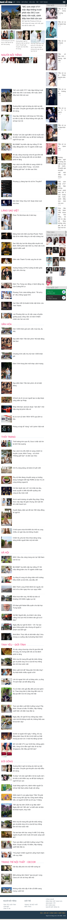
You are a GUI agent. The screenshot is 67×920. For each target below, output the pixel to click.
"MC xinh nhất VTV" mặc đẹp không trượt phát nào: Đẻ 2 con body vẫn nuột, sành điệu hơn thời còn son (32, 13)
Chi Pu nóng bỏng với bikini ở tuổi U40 (27, 465)
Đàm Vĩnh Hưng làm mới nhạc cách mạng (28, 361)
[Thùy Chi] (27, 60)
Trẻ (37, 2)
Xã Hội (5, 575)
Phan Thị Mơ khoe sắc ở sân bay (24, 212)
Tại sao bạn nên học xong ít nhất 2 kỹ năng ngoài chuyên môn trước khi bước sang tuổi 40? (29, 858)
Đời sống (24, 2)
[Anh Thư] (16, 60)
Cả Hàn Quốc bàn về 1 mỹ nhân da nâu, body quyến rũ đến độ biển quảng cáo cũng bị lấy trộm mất (27, 487)
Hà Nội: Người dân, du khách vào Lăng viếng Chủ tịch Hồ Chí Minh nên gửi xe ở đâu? (27, 640)
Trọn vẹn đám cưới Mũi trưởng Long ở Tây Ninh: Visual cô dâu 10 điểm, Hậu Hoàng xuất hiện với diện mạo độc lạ (28, 731)
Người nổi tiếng (11, 55)
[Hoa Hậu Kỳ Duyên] (12, 60)
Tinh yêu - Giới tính (13, 667)
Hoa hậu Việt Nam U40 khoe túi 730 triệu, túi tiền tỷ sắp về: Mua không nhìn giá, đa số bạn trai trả (28, 115)
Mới (14, 2)
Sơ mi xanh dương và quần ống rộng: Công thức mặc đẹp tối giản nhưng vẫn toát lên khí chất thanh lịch (28, 499)
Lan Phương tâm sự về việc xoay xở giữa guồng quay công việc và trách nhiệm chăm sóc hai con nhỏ (27, 314)
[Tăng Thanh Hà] (8, 60)
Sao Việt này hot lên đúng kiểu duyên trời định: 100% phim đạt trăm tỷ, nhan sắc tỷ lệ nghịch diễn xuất (28, 243)
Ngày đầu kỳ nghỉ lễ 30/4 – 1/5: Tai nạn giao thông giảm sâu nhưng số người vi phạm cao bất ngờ (27, 650)
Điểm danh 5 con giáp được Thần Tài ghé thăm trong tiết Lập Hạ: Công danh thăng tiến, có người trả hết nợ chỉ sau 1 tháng (28, 820)
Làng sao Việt (10, 207)
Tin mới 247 (52, 330)
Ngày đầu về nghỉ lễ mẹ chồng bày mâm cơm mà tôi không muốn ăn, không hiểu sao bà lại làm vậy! (28, 742)
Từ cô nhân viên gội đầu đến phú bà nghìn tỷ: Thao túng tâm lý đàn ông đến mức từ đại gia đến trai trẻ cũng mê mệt (28, 714)
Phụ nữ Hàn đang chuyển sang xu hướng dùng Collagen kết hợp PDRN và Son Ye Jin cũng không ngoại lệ (28, 477)
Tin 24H (50, 274)
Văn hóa (32, 2)
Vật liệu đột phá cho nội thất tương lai (26, 890)
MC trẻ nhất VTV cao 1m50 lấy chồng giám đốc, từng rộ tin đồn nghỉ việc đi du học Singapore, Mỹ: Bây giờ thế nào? (28, 769)
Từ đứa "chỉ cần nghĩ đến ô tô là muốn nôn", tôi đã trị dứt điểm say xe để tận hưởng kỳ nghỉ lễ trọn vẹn (29, 134)
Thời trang (44, 2)
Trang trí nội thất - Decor (18, 885)
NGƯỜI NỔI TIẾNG (55, 277)
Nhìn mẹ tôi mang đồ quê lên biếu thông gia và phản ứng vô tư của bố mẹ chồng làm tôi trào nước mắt (27, 684)
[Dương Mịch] (3, 60)
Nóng (18, 2)
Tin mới (50, 5)
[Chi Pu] (35, 60)
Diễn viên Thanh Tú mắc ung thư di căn (27, 257)
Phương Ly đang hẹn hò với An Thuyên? (27, 179)
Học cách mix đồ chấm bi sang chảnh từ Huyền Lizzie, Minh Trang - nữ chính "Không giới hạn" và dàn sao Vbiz (27, 164)
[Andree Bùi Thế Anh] (22, 60)
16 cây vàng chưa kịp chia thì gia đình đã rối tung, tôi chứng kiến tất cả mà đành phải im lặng (28, 154)
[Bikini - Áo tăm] (31, 60)
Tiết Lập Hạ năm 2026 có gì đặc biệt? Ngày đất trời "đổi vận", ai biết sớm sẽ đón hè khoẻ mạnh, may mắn (28, 830)
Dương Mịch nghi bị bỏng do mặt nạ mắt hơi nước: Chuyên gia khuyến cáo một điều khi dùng (28, 106)
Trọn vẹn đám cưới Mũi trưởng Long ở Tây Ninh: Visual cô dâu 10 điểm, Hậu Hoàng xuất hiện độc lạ (28, 867)
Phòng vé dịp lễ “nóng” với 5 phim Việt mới (28, 424)
